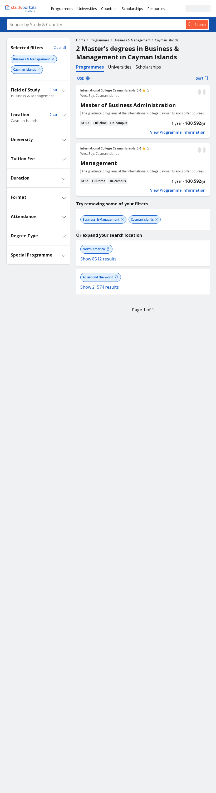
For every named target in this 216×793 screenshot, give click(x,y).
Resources (156, 8)
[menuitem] (62, 8)
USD (81, 78)
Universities (87, 8)
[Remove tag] (53, 59)
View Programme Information (177, 132)
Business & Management (132, 40)
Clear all (60, 47)
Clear (53, 90)
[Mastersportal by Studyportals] (21, 8)
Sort (200, 78)
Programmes (62, 8)
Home (80, 40)
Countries (109, 8)
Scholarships (132, 8)
